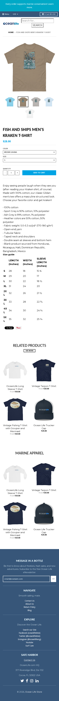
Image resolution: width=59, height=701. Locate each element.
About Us (29, 604)
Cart (50, 14)
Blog (29, 610)
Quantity (7, 169)
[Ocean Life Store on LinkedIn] (37, 681)
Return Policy (29, 607)
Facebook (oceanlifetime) (29, 633)
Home (11, 32)
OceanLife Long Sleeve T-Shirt (15, 387)
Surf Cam (29, 646)
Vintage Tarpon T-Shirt (44, 386)
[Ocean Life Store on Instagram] (31, 681)
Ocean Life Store (33, 692)
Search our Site (29, 630)
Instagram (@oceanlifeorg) (29, 639)
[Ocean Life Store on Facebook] (27, 681)
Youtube (29, 642)
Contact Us (29, 601)
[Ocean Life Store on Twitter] (22, 681)
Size (4, 156)
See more (29, 351)
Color (5, 148)
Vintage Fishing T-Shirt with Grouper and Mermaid (15, 428)
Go (53, 579)
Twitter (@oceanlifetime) (29, 636)
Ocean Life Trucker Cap (44, 427)
